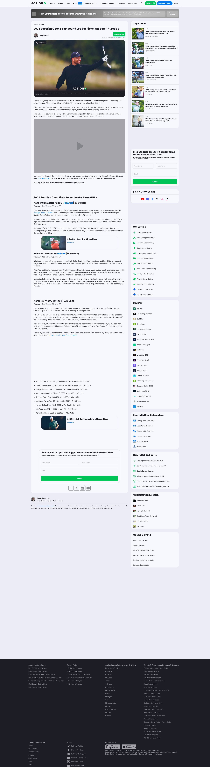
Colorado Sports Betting (145, 258)
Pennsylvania (110, 690)
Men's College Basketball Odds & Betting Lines (44, 678)
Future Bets (141, 506)
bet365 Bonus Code (151, 674)
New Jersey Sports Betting (146, 269)
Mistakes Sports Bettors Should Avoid (150, 476)
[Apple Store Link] (112, 747)
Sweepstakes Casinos (141, 565)
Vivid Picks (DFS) (143, 391)
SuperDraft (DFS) (143, 401)
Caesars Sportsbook (144, 329)
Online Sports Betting (144, 232)
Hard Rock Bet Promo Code (153, 709)
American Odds (142, 501)
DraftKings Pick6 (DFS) (145, 381)
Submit (79, 478)
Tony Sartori (44, 35)
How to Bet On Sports (145, 455)
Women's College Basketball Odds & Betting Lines (46, 681)
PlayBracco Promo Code (152, 731)
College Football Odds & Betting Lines (41, 674)
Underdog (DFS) (143, 355)
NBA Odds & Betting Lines (37, 671)
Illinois (107, 693)
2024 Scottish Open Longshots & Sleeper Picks (87, 419)
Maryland (108, 678)
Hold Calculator (142, 441)
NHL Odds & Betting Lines (37, 687)
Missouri (108, 712)
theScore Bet (141, 334)
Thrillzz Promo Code (151, 735)
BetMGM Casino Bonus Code (143, 550)
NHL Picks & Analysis (74, 684)
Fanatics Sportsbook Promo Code (156, 668)
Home (36, 24)
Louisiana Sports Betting (145, 243)
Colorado (108, 684)
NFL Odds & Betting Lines (37, 668)
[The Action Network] (38, 3)
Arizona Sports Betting (145, 279)
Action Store (32, 758)
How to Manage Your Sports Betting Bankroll (153, 486)
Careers (31, 755)
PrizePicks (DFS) (143, 360)
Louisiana (108, 674)
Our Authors (32, 749)
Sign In (176, 3)
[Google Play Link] (129, 747)
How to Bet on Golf (143, 511)
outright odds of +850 (43, 213)
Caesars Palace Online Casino (143, 555)
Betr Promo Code (150, 725)
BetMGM (140, 319)
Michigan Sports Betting (145, 274)
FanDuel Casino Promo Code (143, 560)
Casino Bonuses (138, 545)
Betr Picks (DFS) (143, 376)
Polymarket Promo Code (152, 678)
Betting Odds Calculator (145, 421)
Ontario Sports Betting (145, 294)
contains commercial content (45, 506)
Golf (42, 24)
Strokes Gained (43, 178)
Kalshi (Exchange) (143, 345)
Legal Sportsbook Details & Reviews (150, 461)
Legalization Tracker (112, 668)
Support (31, 764)
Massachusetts (110, 703)
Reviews (137, 303)
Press (30, 761)
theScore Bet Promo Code (153, 703)
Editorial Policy (33, 752)
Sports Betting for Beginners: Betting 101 (151, 466)
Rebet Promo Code (150, 728)
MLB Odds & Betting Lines (37, 684)
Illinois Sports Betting (144, 248)
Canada (108, 716)
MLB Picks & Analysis (74, 681)
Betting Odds (141, 446)
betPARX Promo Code (151, 706)
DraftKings (140, 324)
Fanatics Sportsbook (144, 314)
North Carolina (110, 709)
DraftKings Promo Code (152, 697)
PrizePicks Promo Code (152, 738)
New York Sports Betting (146, 238)
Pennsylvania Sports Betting (147, 253)
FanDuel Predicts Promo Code (154, 681)
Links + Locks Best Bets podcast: (63, 335)
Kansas (107, 706)
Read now (70, 242)
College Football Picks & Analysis (78, 674)
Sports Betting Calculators (148, 415)
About (30, 745)
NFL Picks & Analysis (74, 668)
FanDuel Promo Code (151, 700)
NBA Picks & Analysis (74, 671)
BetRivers (140, 350)
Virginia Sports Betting (145, 263)
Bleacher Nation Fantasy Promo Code (157, 722)
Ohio (107, 700)
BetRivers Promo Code (152, 712)
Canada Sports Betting (145, 289)
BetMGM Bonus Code (151, 671)
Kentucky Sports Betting (145, 284)
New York (108, 671)
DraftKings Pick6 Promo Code (154, 716)
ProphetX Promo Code (152, 693)
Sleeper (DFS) (142, 370)
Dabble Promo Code (151, 719)
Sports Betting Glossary (145, 471)
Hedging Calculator (144, 436)
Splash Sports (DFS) (144, 396)
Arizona (108, 681)
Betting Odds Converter (145, 431)
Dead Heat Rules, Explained (147, 516)
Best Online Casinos (140, 540)
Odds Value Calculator (145, 426)
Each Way (140, 526)
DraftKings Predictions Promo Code (156, 690)
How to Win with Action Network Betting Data (153, 481)
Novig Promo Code (150, 687)
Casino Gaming (142, 535)
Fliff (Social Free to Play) (145, 339)
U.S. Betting (139, 227)
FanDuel (68, 203)
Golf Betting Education (146, 495)
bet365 (61, 253)
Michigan (108, 697)
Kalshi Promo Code (150, 684)
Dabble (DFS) (142, 365)
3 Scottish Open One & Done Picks (82, 239)
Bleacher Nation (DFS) (145, 386)
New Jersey (109, 687)
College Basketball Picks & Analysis (79, 678)
